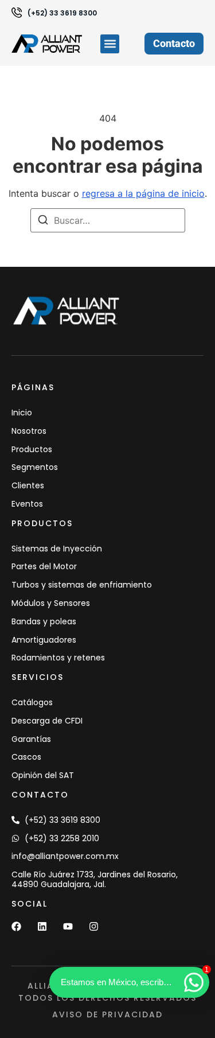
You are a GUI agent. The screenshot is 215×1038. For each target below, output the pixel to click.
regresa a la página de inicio (143, 193)
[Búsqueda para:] (107, 220)
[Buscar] (43, 221)
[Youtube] (68, 926)
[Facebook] (16, 926)
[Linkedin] (42, 926)
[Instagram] (93, 926)
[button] (109, 43)
